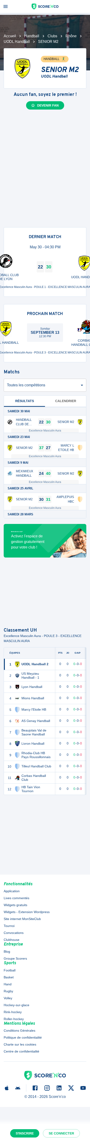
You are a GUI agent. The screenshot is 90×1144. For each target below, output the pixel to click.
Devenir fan (48, 105)
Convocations (14, 933)
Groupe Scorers (15, 958)
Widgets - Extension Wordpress (27, 912)
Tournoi (9, 926)
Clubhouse (11, 940)
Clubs (52, 36)
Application (12, 891)
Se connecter (61, 1133)
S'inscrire (25, 1133)
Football (9, 970)
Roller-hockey (14, 1019)
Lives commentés (16, 898)
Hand (8, 984)
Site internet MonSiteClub (22, 919)
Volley (8, 998)
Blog (7, 951)
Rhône (71, 36)
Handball (31, 36)
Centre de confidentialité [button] (21, 1051)
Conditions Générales (19, 1030)
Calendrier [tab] (65, 401)
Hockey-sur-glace (16, 1005)
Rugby (8, 991)
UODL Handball (17, 42)
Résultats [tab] (24, 401)
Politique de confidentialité (23, 1037)
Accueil (10, 36)
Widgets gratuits (15, 905)
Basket (9, 977)
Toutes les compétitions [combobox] (26, 385)
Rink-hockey (13, 1012)
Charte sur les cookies (20, 1044)
